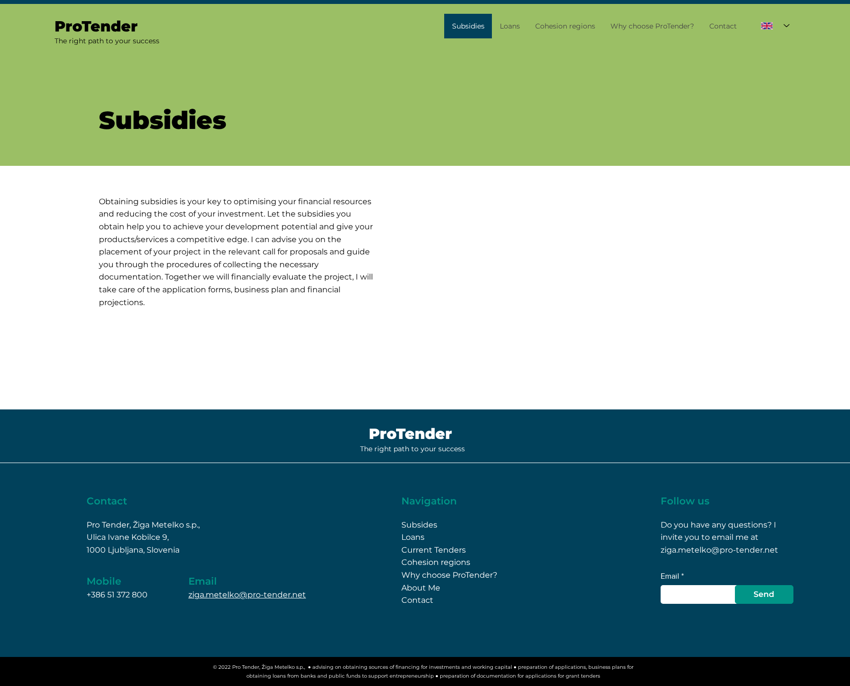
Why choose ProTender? (449, 575)
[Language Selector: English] (775, 25)
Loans (413, 537)
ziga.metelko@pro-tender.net (247, 594)
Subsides (419, 525)
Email (670, 576)
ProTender (410, 434)
